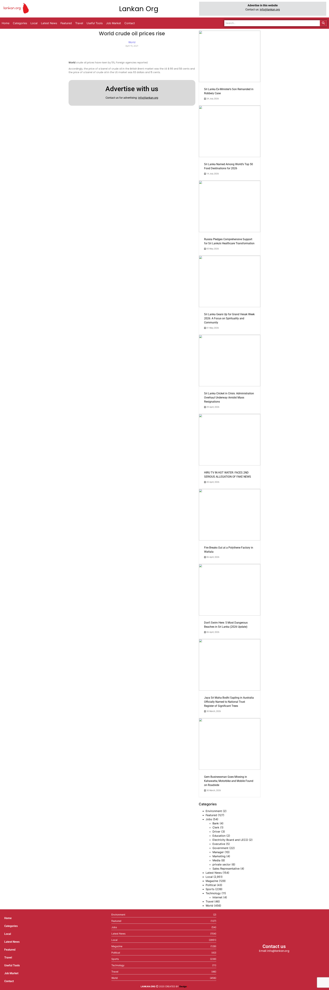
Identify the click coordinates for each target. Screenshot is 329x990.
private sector (221, 864)
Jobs (209, 819)
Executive (218, 844)
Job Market (11, 973)
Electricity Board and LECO (230, 839)
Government (220, 848)
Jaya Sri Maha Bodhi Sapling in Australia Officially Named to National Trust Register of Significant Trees (229, 702)
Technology (213, 893)
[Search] (323, 23)
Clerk (215, 827)
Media (216, 860)
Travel (210, 901)
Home (8, 918)
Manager (218, 852)
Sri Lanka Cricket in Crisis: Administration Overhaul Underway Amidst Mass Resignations (229, 397)
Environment (214, 811)
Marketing (219, 856)
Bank (215, 823)
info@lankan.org (270, 9)
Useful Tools (12, 965)
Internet (217, 897)
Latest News (214, 872)
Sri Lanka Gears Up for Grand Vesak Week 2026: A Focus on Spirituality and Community (229, 318)
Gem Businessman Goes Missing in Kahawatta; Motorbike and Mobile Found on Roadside (228, 781)
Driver (216, 831)
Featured (211, 815)
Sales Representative (226, 868)
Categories (11, 926)
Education (219, 835)
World (72, 62)
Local (209, 876)
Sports (210, 889)
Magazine (212, 881)
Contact (9, 981)
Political (211, 885)
